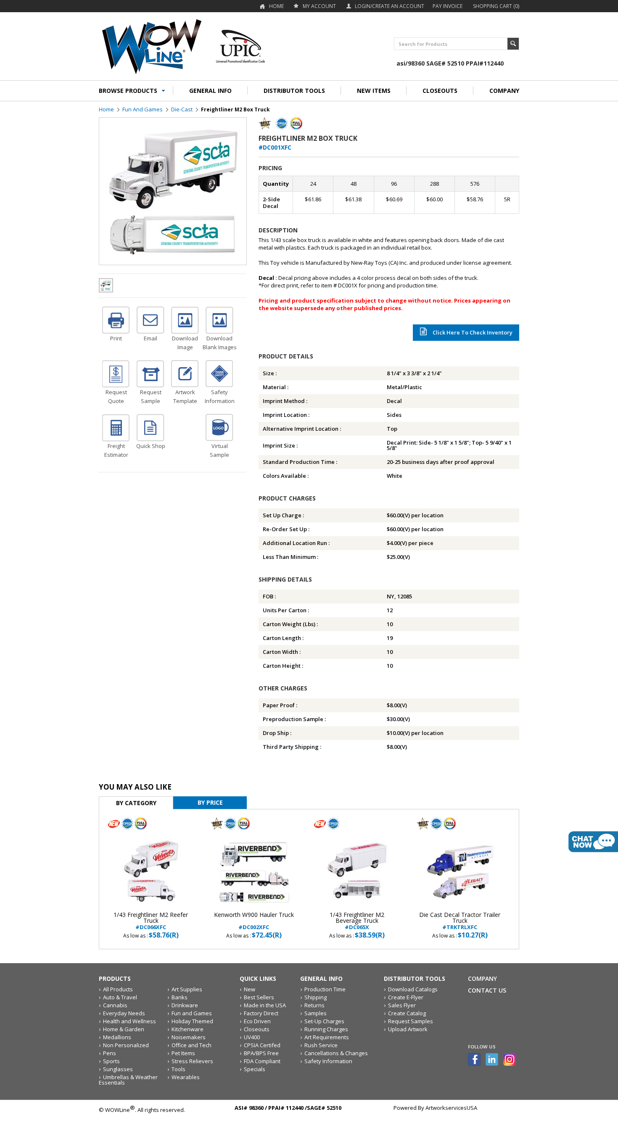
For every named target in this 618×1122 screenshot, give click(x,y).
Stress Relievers (192, 1061)
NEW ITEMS (374, 91)
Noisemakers (189, 1037)
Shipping (315, 997)
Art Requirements (326, 1037)
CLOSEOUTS (440, 91)
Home (276, 6)
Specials (254, 1069)
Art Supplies (187, 989)
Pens (109, 1053)
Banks (180, 997)
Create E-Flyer (405, 997)
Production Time (325, 989)
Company (482, 978)
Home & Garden (123, 1029)
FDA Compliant (262, 1061)
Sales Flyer (402, 1005)
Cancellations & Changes (336, 1053)
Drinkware (185, 1005)
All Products (118, 989)
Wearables (186, 1077)
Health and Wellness (129, 1021)
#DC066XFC (151, 921)
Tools (178, 1069)
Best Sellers (259, 997)
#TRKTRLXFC (459, 921)
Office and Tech (191, 1045)
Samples (315, 1013)
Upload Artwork (408, 1029)
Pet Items (183, 1053)
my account (319, 6)
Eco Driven (257, 1021)
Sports (111, 1061)
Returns (314, 1005)
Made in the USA (265, 1005)
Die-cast (182, 109)
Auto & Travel (120, 997)
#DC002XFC (254, 921)
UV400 (252, 1037)
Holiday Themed (192, 1021)
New (249, 989)
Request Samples (410, 1021)
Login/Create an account (389, 6)
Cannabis (115, 1005)
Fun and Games (142, 109)
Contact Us (487, 990)
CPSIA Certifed (262, 1045)
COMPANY (504, 91)
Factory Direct (261, 1013)
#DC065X (357, 921)
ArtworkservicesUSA (451, 1107)
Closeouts (256, 1029)
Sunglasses (118, 1069)
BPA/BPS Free (261, 1053)
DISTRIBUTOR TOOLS (294, 91)
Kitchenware (187, 1029)
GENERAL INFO (210, 91)
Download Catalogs (413, 989)
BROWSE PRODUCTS (128, 91)
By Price (210, 802)
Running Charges (326, 1029)
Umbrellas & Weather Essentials (128, 1079)
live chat (593, 841)
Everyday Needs (124, 1013)
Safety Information (328, 1061)
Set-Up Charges (324, 1021)
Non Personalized (126, 1045)
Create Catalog (407, 1013)
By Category (136, 803)
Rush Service (321, 1045)
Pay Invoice (447, 6)
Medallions (117, 1037)
